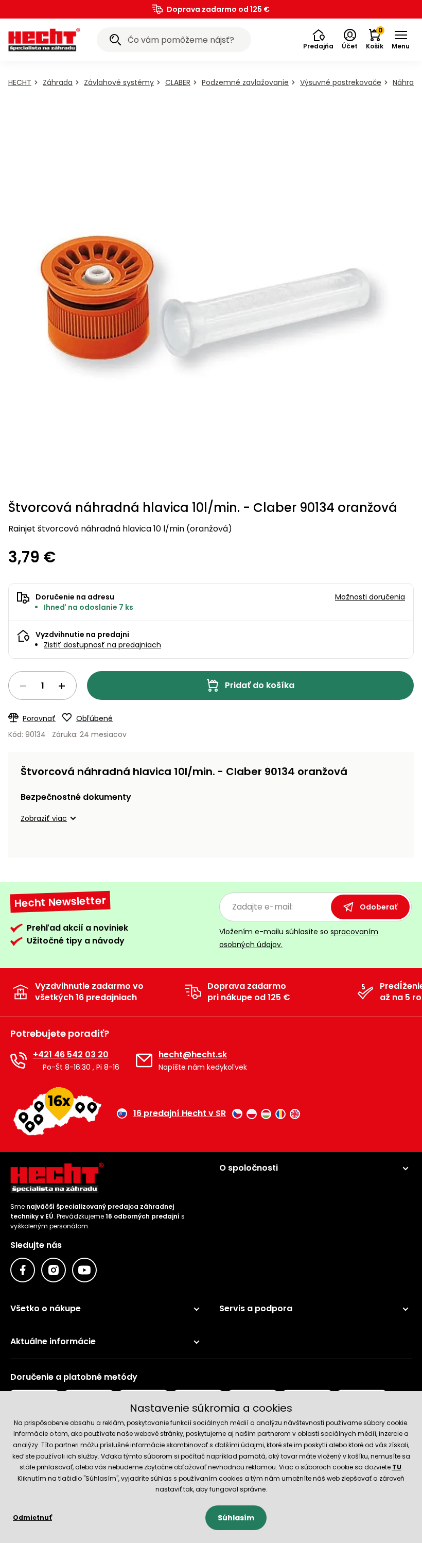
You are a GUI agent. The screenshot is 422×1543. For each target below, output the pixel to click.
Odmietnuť (32, 1517)
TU (396, 1467)
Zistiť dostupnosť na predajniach (102, 645)
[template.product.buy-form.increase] (61, 686)
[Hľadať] (115, 41)
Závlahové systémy (119, 82)
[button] (318, 39)
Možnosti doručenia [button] (370, 597)
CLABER (177, 82)
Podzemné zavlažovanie (245, 82)
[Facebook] (22, 1270)
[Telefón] (18, 1060)
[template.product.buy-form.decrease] (23, 686)
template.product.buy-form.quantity (42, 685)
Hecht (19, 82)
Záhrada (58, 82)
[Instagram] (53, 1270)
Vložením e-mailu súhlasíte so (298, 938)
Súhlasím (236, 1518)
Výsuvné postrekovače (340, 82)
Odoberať (378, 907)
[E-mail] (144, 1060)
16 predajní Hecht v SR (179, 1113)
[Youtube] (84, 1270)
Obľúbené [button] (94, 718)
